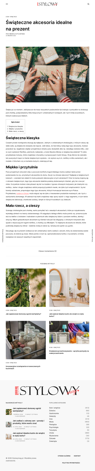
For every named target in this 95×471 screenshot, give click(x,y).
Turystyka (53, 430)
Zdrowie (52, 438)
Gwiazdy (52, 416)
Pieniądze (53, 424)
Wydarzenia (53, 435)
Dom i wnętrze (11, 16)
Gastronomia (54, 413)
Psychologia (53, 427)
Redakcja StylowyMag (17, 34)
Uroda (51, 433)
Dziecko (52, 410)
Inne (50, 419)
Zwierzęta (53, 441)
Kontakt (77, 456)
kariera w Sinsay (23, 193)
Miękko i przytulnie (15, 129)
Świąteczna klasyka (15, 126)
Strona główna (64, 456)
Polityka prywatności (71, 463)
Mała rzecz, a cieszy (15, 131)
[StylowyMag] (47, 4)
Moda (51, 422)
